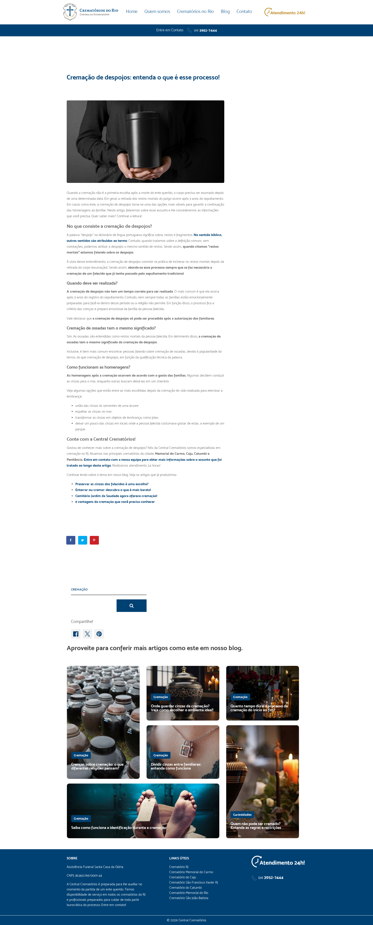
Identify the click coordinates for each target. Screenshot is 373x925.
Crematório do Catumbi (185, 887)
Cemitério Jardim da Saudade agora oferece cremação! (116, 496)
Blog (225, 11)
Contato (244, 11)
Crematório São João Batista (188, 898)
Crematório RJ (178, 867)
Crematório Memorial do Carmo (191, 872)
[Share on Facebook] (71, 540)
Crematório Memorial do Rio (188, 893)
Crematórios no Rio (195, 11)
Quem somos (157, 11)
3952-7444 (205, 30)
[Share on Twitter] (83, 540)
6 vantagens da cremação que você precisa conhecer (115, 502)
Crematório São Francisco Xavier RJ (193, 882)
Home (132, 11)
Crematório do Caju (182, 877)
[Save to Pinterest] (94, 540)
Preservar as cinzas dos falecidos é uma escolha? (112, 484)
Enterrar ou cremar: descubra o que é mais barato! (113, 490)
